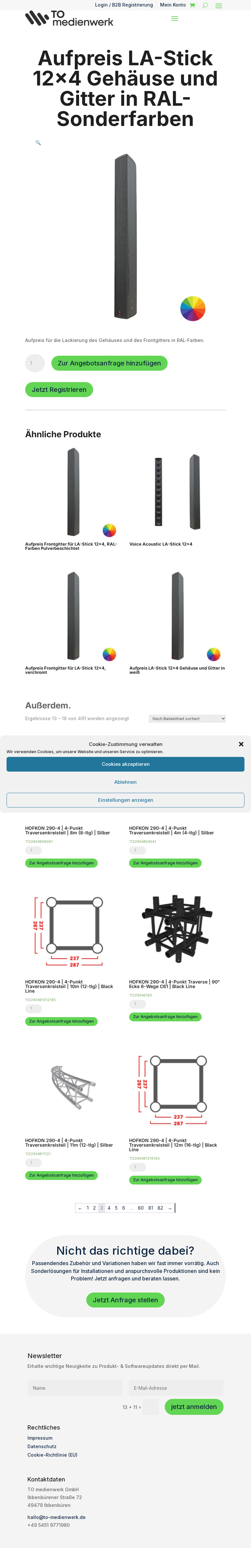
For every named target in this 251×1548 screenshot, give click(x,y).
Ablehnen (125, 782)
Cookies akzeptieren (126, 764)
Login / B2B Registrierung (124, 5)
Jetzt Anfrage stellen (125, 1300)
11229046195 (140, 995)
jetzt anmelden (194, 1407)
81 (150, 1208)
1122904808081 (39, 842)
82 (160, 1208)
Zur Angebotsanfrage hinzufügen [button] (61, 862)
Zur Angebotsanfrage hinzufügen (109, 363)
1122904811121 (38, 1154)
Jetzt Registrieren (59, 390)
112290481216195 (144, 1158)
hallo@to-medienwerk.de (56, 1517)
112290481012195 (40, 1000)
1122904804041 (142, 842)
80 (141, 1208)
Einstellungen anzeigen (125, 800)
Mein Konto (173, 5)
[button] (241, 744)
